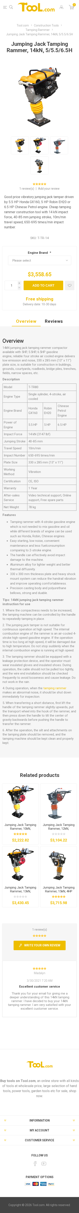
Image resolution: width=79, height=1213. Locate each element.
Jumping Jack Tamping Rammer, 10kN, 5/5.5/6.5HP (20, 828)
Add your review (49, 188)
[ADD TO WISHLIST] (69, 285)
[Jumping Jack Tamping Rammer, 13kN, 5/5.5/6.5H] (20, 864)
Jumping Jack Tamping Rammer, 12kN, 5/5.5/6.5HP (59, 828)
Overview (26, 321)
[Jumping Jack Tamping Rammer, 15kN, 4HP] (58, 864)
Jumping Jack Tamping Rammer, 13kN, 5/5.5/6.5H (20, 891)
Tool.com (28, 1081)
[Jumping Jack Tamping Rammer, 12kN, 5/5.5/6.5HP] (58, 802)
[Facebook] (35, 1163)
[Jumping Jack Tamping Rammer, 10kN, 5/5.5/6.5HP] (20, 802)
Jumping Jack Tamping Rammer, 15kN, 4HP (59, 889)
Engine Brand (38, 253)
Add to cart (43, 285)
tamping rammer (54, 688)
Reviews (54, 321)
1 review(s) (27, 188)
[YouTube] (43, 1163)
